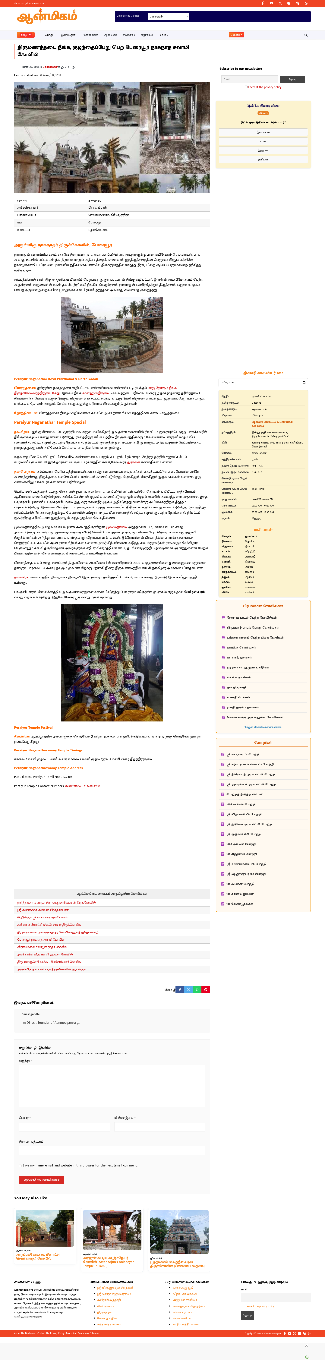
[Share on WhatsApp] (197, 989)
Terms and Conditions (77, 1333)
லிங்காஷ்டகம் (182, 1312)
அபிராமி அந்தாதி (109, 1300)
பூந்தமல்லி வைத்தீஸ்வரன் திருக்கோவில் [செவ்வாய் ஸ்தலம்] (177, 1264)
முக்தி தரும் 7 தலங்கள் (243, 707)
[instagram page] (289, 3)
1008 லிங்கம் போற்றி (240, 804)
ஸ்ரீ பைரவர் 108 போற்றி (242, 754)
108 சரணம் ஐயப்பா (240, 894)
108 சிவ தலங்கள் (239, 677)
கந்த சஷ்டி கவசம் (109, 1324)
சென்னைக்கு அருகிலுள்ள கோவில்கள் (255, 717)
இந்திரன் (263, 150)
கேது (56, 393)
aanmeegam (275, 1333)
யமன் (263, 141)
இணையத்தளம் (31, 1141)
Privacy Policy (57, 1333)
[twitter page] (280, 3)
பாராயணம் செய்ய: (128, 16)
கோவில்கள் (91, 35)
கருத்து (25, 1060)
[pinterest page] (297, 3)
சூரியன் (263, 159)
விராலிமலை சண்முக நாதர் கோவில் (42, 947)
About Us (19, 1333)
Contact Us (43, 1333)
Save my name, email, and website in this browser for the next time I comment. (80, 1165)
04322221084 (73, 786)
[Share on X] (188, 989)
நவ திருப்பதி (236, 687)
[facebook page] (263, 3)
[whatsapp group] (306, 3)
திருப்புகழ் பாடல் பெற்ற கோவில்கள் (253, 627)
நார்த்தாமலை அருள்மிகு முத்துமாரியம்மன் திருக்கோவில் (56, 902)
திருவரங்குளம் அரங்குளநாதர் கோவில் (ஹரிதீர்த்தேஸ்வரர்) (57, 932)
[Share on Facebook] (179, 989)
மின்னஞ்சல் (125, 1118)
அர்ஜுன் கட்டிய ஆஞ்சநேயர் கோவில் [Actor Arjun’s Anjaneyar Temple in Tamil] (108, 1262)
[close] (306, 1345)
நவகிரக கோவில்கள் (241, 647)
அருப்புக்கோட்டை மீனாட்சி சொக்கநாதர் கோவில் (38, 1257)
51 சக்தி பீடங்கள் (238, 697)
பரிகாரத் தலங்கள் (239, 657)
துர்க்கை (133, 462)
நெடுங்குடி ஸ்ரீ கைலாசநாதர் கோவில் (42, 917)
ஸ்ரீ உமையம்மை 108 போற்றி (246, 864)
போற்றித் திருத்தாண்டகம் (244, 794)
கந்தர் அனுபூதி (183, 1287)
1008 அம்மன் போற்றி (241, 844)
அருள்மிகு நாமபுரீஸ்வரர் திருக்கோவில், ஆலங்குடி (51, 969)
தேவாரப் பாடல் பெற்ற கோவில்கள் (252, 617)
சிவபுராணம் (105, 1306)
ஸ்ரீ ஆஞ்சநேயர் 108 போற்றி (246, 874)
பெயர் (25, 1118)
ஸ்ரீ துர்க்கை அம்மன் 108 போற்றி (249, 824)
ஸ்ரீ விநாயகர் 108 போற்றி (244, 814)
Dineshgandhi (30, 1014)
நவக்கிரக (21, 577)
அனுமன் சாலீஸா (185, 1300)
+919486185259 (91, 786)
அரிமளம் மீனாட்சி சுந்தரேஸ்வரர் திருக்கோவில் (49, 924)
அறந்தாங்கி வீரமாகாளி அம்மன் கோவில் (45, 954)
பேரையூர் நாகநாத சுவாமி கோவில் (41, 939)
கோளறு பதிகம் (107, 1318)
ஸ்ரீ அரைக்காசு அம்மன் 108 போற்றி (251, 784)
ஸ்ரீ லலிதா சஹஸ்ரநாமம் (114, 1294)
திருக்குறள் (104, 1312)
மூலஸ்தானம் (116, 527)
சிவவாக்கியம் (182, 1318)
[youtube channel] (271, 3)
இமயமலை (263, 132)
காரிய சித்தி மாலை (186, 1324)
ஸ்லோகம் (129, 35)
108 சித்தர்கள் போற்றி (241, 854)
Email (244, 1289)
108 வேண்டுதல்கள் (239, 904)
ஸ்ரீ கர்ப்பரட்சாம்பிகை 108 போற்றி (250, 764)
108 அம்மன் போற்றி (240, 884)
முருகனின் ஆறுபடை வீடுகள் (248, 667)
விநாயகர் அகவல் (185, 1294)
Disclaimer (30, 1333)
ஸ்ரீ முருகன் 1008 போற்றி (243, 834)
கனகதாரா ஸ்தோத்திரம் (189, 1306)
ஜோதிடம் (147, 35)
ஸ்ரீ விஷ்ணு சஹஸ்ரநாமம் (115, 1287)
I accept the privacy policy (264, 87)
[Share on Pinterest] (205, 989)
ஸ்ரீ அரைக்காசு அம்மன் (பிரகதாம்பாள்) (43, 910)
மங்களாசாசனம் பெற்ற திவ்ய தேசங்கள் (255, 637)
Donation (236, 35)
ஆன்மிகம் (110, 35)
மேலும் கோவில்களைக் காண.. (263, 727)
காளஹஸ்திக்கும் (95, 393)
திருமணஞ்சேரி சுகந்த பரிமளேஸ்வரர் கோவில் (49, 961)
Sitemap (94, 1333)
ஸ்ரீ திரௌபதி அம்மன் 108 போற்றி (250, 774)
